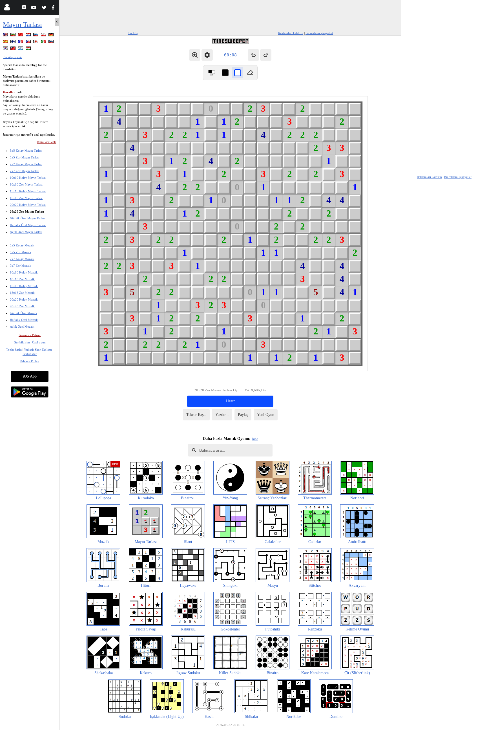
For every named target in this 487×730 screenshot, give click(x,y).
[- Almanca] (51, 35)
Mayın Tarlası (22, 24)
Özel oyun (39, 342)
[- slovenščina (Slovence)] (51, 42)
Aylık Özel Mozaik (22, 326)
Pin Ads (133, 33)
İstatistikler (30, 354)
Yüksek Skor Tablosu (38, 349)
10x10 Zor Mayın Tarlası (26, 184)
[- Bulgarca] (13, 35)
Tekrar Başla (196, 415)
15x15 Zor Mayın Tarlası (26, 198)
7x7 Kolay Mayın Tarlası (26, 164)
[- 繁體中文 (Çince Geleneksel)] (13, 49)
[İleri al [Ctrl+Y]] (265, 55)
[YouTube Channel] (34, 8)
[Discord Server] (25, 8)
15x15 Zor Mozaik (22, 292)
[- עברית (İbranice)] (21, 49)
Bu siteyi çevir (12, 57)
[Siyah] (225, 72)
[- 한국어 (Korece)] (6, 49)
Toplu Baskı (14, 349)
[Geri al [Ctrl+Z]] (253, 55)
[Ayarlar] (207, 55)
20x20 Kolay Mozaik (24, 299)
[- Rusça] (36, 35)
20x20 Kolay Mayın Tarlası (28, 204)
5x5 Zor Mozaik (20, 252)
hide (255, 438)
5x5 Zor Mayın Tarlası (24, 157)
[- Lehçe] (44, 35)
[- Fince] (13, 42)
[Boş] (250, 72)
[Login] (7, 8)
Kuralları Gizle (46, 142)
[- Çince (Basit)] (21, 35)
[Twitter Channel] (44, 8)
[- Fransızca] (21, 42)
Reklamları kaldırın (290, 33)
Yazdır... (222, 415)
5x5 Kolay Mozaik (22, 245)
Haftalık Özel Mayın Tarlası (28, 225)
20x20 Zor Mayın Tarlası (27, 211)
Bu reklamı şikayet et (319, 33)
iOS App (30, 376)
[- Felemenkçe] (29, 35)
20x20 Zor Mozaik (22, 306)
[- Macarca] (29, 49)
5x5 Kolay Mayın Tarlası (26, 150)
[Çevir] (211, 72)
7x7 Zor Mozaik (20, 265)
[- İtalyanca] (44, 42)
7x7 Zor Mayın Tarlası (24, 171)
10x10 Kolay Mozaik (24, 272)
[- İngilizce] (6, 35)
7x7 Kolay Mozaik (22, 259)
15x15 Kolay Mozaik (24, 286)
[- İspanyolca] (6, 42)
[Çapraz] (237, 72)
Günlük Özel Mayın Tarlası (27, 218)
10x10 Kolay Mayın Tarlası (28, 177)
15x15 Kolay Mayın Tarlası (28, 191)
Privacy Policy (29, 361)
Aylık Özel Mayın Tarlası (26, 231)
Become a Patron (30, 335)
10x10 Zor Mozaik (22, 279)
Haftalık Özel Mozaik (24, 319)
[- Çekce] (29, 42)
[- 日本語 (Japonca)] (36, 42)
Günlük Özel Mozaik (23, 313)
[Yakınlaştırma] (194, 55)
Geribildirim (22, 342)
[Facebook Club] (54, 8)
